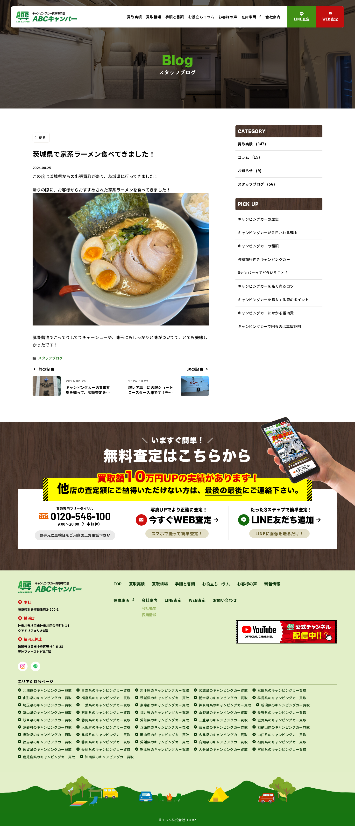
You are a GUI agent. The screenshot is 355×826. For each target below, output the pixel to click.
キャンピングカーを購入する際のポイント (273, 299)
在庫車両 (248, 16)
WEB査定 (330, 18)
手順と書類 (174, 16)
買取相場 (153, 16)
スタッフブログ (50, 357)
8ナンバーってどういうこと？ (263, 272)
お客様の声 (228, 16)
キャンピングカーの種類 (258, 245)
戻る (42, 137)
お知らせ (245, 170)
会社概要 (149, 608)
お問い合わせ (225, 600)
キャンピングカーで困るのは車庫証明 (269, 326)
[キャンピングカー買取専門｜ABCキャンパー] (46, 17)
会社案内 (272, 16)
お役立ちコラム (201, 16)
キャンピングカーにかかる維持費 (266, 312)
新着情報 (272, 584)
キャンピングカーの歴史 (258, 219)
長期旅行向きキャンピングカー (264, 259)
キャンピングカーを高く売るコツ (266, 286)
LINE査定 (302, 18)
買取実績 (134, 16)
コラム (243, 157)
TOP (117, 584)
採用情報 (149, 614)
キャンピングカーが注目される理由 (268, 232)
